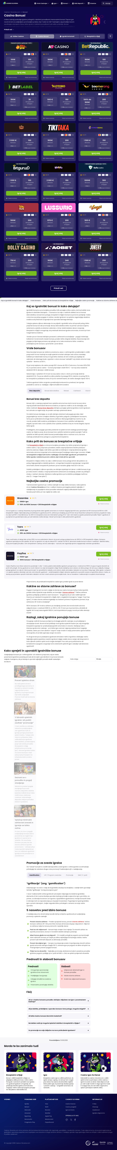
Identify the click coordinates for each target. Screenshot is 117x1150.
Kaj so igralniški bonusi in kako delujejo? (15, 300)
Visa (46, 1104)
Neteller (47, 1113)
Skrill (46, 1107)
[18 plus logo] (88, 1143)
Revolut (47, 1110)
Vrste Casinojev (42, 3)
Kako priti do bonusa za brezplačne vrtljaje (58, 300)
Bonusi (65, 3)
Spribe (27, 1104)
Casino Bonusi (43, 36)
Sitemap (95, 1107)
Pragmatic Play (30, 1122)
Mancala (28, 1110)
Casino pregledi (71, 1107)
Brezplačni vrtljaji (93, 36)
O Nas (94, 1104)
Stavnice (93, 3)
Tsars (20, 526)
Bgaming (28, 1116)
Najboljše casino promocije (84, 300)
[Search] (103, 3)
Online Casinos (18, 36)
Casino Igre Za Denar (90, 1075)
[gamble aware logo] (103, 1143)
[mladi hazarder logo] (95, 1143)
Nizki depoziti (78, 3)
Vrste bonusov (35, 300)
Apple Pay (48, 1116)
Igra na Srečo (70, 1110)
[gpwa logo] (110, 1143)
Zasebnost (96, 1110)
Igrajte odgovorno (98, 1113)
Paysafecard (49, 1122)
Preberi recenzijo (12, 77)
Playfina (21, 553)
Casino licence (70, 1104)
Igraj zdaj (21, 72)
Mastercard (49, 1119)
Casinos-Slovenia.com (12, 12)
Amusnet (28, 1113)
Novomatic (28, 1119)
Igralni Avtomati (68, 36)
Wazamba (22, 498)
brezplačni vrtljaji (36, 445)
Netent (27, 1107)
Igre (55, 3)
